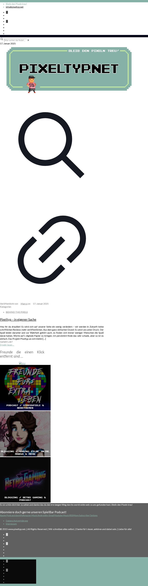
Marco (24, 303)
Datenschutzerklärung (17, 520)
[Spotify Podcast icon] (7, 12)
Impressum (11, 523)
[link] (28, 40)
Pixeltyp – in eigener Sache (18, 319)
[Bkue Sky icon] (7, 21)
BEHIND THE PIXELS (17, 312)
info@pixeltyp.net (14, 6)
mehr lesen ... (8, 344)
